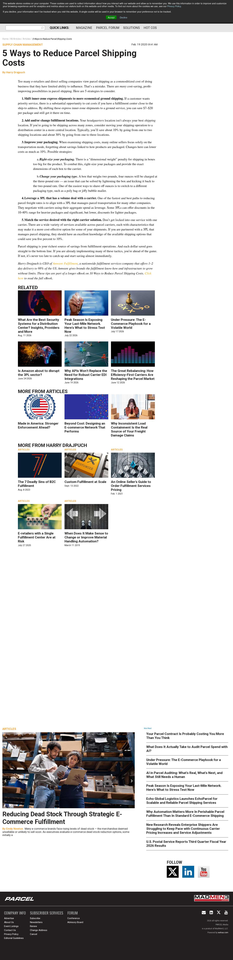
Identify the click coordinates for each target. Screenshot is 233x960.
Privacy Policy (174, 6)
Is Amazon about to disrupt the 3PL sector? (38, 373)
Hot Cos (150, 28)
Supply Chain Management (22, 44)
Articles (57, 391)
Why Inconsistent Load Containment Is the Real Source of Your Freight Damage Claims (129, 429)
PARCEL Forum (107, 28)
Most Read (148, 728)
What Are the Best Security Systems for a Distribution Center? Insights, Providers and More (38, 326)
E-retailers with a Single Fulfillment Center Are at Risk (36, 537)
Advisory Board (75, 922)
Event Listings (11, 926)
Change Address (38, 930)
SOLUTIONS (131, 28)
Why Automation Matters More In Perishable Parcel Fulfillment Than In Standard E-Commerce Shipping (185, 814)
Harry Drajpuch (15, 72)
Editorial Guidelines (14, 938)
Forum (72, 913)
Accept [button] (111, 17)
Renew (33, 926)
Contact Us (10, 930)
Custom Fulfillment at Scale (85, 482)
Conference (73, 918)
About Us (9, 922)
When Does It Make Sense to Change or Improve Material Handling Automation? (86, 537)
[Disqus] (88, 595)
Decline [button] (123, 17)
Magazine (84, 28)
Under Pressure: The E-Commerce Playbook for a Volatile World (131, 324)
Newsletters (36, 922)
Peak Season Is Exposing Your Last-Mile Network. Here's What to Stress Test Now (85, 326)
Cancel (33, 934)
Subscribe (35, 918)
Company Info (15, 913)
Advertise (9, 918)
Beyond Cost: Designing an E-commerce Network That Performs (85, 427)
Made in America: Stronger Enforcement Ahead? (38, 425)
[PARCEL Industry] (20, 899)
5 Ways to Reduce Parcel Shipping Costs (69, 58)
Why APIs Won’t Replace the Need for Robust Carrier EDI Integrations (86, 375)
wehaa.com (223, 932)
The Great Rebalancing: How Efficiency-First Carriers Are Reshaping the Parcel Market (133, 375)
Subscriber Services (46, 913)
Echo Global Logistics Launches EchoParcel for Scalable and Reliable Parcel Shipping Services (181, 801)
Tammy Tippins (15, 828)
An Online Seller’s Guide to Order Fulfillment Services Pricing (131, 486)
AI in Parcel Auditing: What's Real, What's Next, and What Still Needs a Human (184, 775)
